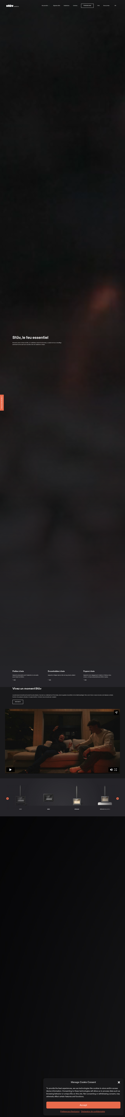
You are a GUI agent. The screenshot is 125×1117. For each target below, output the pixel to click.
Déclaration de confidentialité (93, 1111)
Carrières (75, 5)
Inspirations (66, 5)
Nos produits (45, 5)
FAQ (98, 5)
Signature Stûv (56, 5)
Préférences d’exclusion (70, 1111)
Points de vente (87, 5)
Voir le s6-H (18, 701)
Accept (83, 1105)
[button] (118, 1082)
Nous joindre (106, 5)
